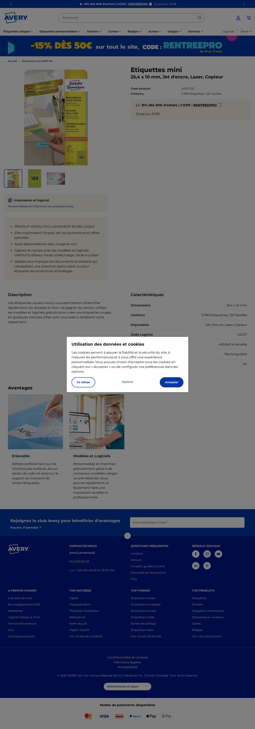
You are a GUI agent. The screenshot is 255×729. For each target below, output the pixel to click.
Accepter (171, 382)
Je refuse (83, 382)
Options (127, 382)
